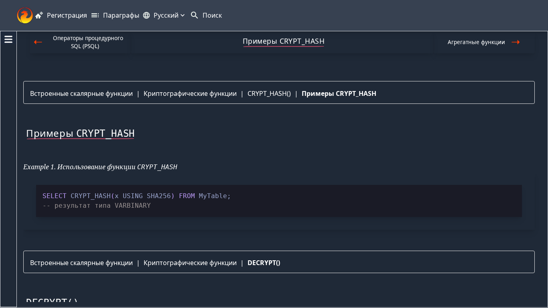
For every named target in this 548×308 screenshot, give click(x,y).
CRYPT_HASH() (269, 93)
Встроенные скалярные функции (81, 93)
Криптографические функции (190, 93)
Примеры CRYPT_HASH (339, 93)
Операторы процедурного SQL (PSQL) (88, 42)
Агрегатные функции (476, 42)
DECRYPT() (264, 262)
